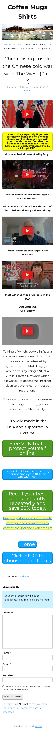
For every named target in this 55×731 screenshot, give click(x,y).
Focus (38, 726)
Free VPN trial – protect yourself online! (27, 448)
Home (27, 544)
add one (24, 576)
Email (6, 664)
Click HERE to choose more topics (27, 558)
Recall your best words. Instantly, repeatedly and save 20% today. (27, 501)
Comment (9, 612)
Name (6, 652)
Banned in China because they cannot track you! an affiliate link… (27, 474)
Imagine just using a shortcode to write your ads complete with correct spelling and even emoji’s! (27, 523)
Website (7, 675)
